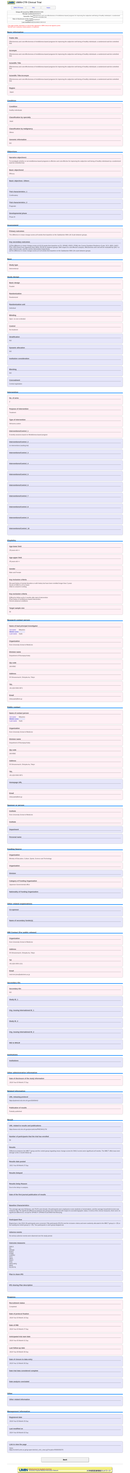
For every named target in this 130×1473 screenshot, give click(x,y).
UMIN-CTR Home (18, 7)
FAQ (33, 7)
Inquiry (48, 7)
